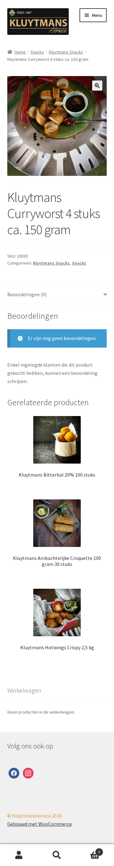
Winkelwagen (88, 849)
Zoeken (57, 855)
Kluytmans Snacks (66, 52)
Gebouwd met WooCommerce (39, 824)
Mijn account (19, 855)
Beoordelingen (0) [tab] (27, 294)
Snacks (37, 52)
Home (20, 52)
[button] (97, 85)
